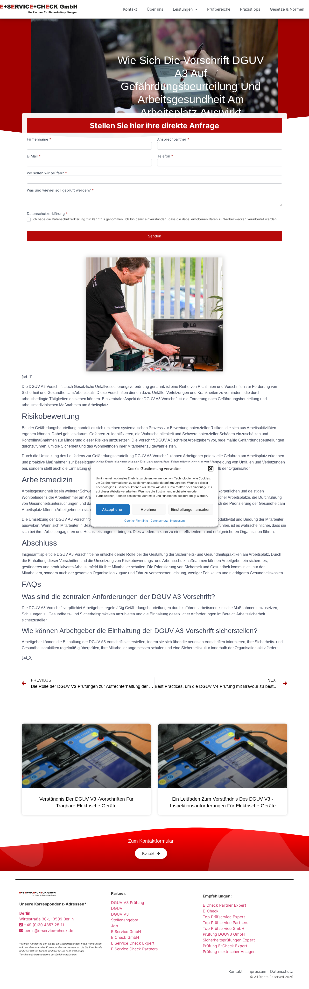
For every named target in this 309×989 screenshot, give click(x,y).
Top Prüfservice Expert (224, 916)
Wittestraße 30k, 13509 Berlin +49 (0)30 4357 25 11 (46, 919)
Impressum (177, 520)
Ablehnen (149, 509)
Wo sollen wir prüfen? (47, 173)
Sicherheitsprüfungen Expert (229, 940)
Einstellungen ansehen (191, 509)
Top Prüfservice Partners (225, 922)
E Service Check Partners (134, 948)
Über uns (155, 9)
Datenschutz (159, 520)
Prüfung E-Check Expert (225, 945)
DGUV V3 (120, 914)
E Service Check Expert (134, 943)
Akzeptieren (112, 509)
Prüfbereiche (218, 9)
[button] (210, 468)
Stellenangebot (125, 920)
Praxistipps (250, 9)
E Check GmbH (125, 937)
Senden (154, 236)
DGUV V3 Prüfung (127, 902)
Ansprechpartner (173, 139)
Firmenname (39, 139)
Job (114, 925)
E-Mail (34, 156)
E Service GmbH (126, 931)
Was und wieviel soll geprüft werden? (60, 190)
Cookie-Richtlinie (136, 520)
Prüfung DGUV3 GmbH (224, 934)
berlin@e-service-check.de (48, 930)
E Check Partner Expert (224, 905)
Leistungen (183, 9)
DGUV (116, 908)
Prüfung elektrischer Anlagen (229, 951)
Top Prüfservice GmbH (223, 928)
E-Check (210, 911)
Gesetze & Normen (287, 9)
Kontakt (130, 9)
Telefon (165, 156)
